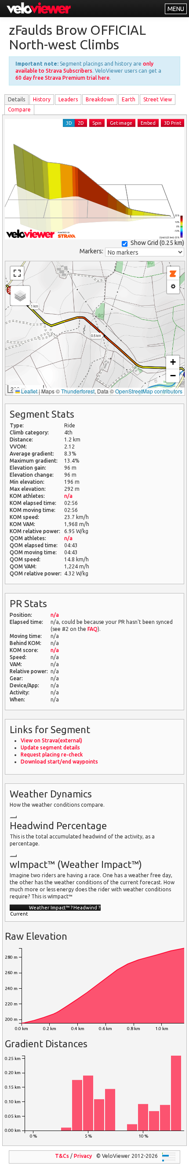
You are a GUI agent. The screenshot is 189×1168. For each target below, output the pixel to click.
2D (81, 123)
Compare (19, 109)
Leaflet (28, 391)
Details (16, 99)
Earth (128, 99)
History (42, 99)
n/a (68, 496)
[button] (20, 295)
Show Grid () (157, 242)
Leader (68, 99)
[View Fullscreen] (17, 273)
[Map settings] (173, 286)
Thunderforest (77, 391)
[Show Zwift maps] (173, 273)
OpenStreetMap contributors (148, 391)
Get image (121, 123)
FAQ (92, 629)
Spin (97, 123)
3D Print (172, 123)
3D (69, 123)
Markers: (91, 251)
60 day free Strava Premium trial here (62, 78)
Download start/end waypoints (59, 761)
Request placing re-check (52, 754)
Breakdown (100, 99)
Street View (157, 99)
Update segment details (50, 747)
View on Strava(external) (51, 740)
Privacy (83, 1156)
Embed (148, 123)
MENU (175, 8)
